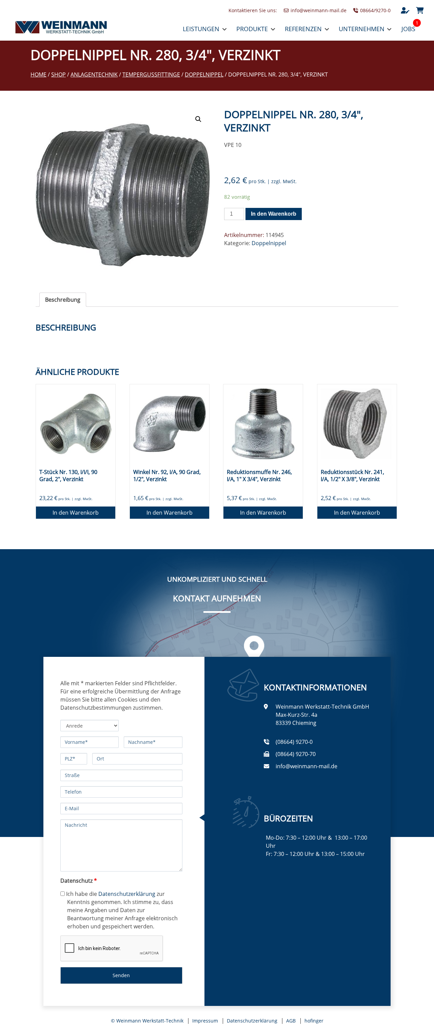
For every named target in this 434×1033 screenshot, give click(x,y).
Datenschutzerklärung (126, 894)
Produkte (252, 29)
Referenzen (303, 29)
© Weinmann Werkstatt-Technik (147, 1020)
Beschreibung (62, 299)
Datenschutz (78, 880)
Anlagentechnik (94, 74)
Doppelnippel (204, 74)
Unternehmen (361, 29)
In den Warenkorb (273, 214)
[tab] (62, 300)
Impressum (205, 1020)
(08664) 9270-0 (294, 742)
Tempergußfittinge (151, 74)
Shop (58, 74)
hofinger (313, 1020)
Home (38, 74)
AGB (291, 1020)
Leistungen (201, 29)
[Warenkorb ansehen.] (420, 10)
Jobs (408, 29)
